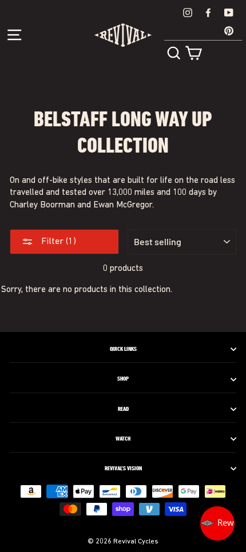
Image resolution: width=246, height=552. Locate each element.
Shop (123, 378)
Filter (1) (57, 241)
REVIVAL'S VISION (123, 468)
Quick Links (123, 349)
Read (123, 409)
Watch (123, 438)
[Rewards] (217, 523)
